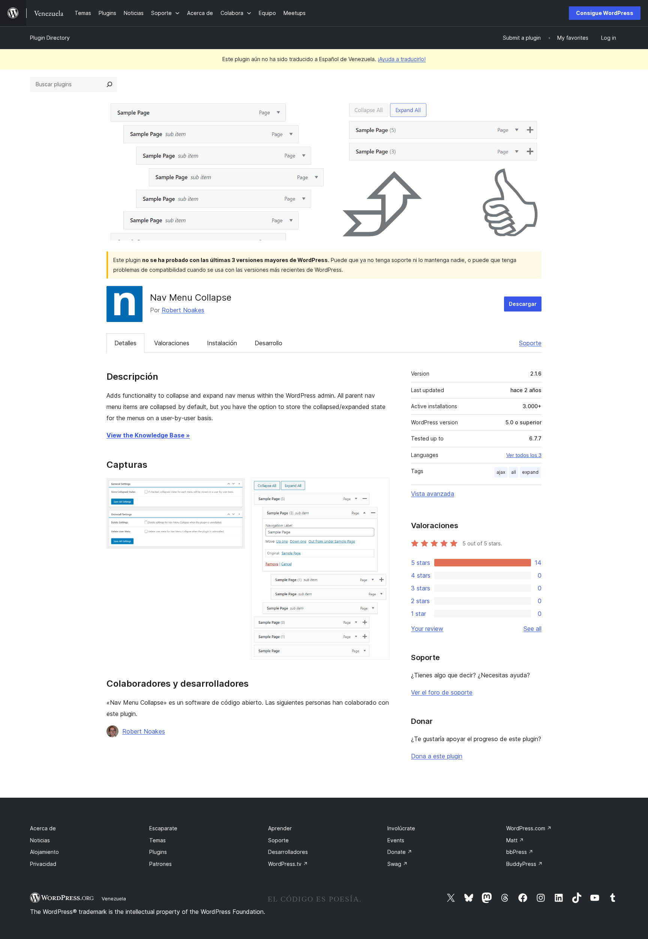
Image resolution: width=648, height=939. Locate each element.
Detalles (125, 343)
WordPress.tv (288, 864)
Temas (157, 840)
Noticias (40, 840)
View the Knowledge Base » (148, 435)
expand (530, 472)
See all (533, 628)
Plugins (158, 852)
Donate (399, 852)
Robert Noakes (183, 310)
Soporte (530, 343)
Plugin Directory (50, 37)
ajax (500, 472)
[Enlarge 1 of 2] (234, 488)
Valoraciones (171, 343)
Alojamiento (44, 852)
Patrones (160, 864)
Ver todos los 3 (524, 455)
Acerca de (43, 828)
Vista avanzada (432, 493)
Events (395, 840)
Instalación (222, 343)
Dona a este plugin (436, 756)
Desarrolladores (288, 852)
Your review (427, 628)
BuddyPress (524, 864)
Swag (397, 864)
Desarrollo (268, 343)
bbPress (519, 852)
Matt (515, 840)
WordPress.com (529, 828)
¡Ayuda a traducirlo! (402, 59)
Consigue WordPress (604, 13)
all (513, 472)
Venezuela (114, 899)
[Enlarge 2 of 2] (379, 488)
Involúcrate (401, 828)
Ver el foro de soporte (441, 692)
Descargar (523, 304)
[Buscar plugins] (109, 84)
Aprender (280, 828)
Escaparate (163, 828)
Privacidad (43, 864)
